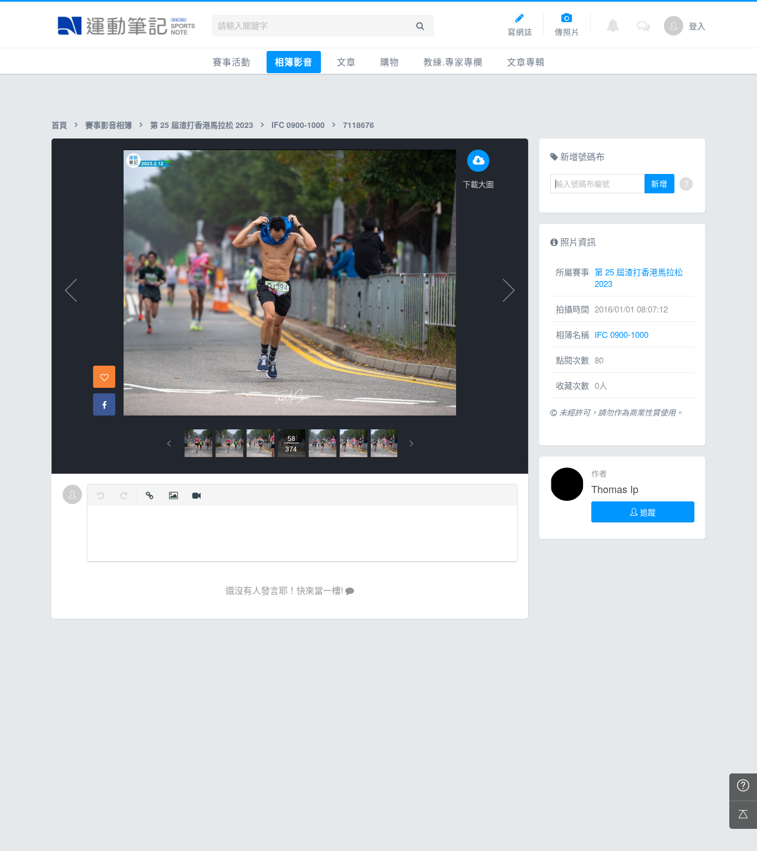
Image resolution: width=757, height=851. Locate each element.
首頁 (59, 124)
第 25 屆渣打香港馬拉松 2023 (201, 124)
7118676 (358, 124)
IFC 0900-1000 (298, 124)
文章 (346, 61)
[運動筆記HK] (126, 25)
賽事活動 (231, 61)
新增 (659, 183)
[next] (411, 443)
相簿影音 (294, 61)
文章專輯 (526, 61)
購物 (389, 61)
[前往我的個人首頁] (673, 25)
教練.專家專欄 (453, 61)
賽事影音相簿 (108, 124)
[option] (198, 443)
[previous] (168, 443)
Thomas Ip (614, 488)
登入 (697, 26)
